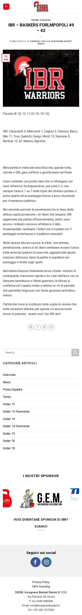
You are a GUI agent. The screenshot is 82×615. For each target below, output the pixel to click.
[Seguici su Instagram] (46, 554)
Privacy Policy (41, 574)
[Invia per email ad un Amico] (51, 327)
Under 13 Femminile (16, 411)
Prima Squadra (41, 20)
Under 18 (9, 448)
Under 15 (9, 433)
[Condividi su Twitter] (44, 327)
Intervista (9, 375)
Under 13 (9, 404)
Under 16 (9, 441)
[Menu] (6, 7)
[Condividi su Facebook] (37, 327)
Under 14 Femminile (16, 426)
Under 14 (9, 419)
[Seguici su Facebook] (35, 554)
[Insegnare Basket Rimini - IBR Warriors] (41, 6)
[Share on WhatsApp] (30, 327)
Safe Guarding (41, 579)
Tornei (7, 397)
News (7, 382)
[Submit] (75, 352)
